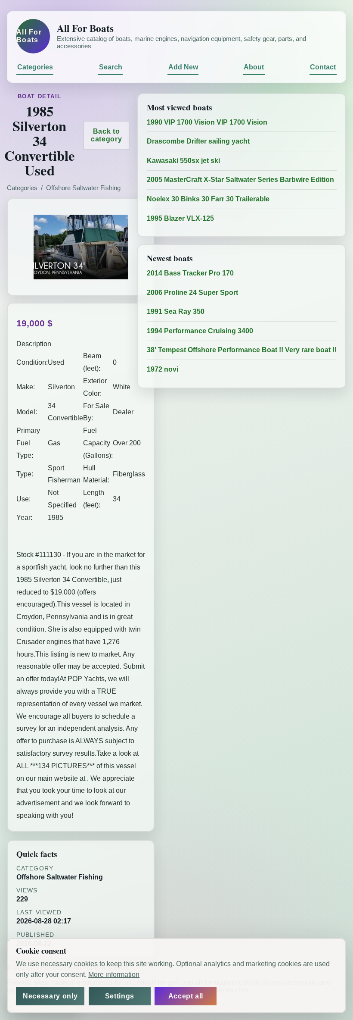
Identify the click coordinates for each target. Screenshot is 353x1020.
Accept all (185, 996)
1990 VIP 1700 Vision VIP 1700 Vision (207, 122)
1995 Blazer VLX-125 (180, 218)
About (254, 67)
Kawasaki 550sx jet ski (183, 160)
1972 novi (162, 369)
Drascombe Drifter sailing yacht (198, 141)
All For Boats (29, 36)
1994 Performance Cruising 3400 (200, 331)
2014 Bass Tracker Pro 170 (190, 273)
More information (113, 974)
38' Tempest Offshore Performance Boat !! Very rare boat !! (242, 350)
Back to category (106, 135)
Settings (119, 996)
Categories (35, 67)
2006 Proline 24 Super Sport (192, 292)
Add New (183, 67)
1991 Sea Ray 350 (175, 311)
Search (110, 67)
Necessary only (50, 996)
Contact (323, 67)
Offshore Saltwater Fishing (83, 188)
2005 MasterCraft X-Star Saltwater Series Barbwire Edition (240, 179)
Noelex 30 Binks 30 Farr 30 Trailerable (208, 199)
